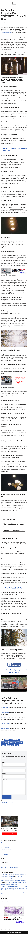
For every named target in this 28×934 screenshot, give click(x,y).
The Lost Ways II (4, 854)
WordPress (18, 932)
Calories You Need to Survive (14, 531)
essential (7, 739)
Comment (4, 779)
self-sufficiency (13, 742)
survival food (10, 745)
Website (4, 773)
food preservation (15, 739)
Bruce (2, 880)
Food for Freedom (5, 723)
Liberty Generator (5, 712)
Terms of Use (4, 929)
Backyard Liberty (5, 707)
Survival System (4, 717)
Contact (11, 929)
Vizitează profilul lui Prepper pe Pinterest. (10, 867)
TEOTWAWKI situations (6, 32)
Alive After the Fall (5, 728)
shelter (20, 742)
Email (4, 768)
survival (3, 745)
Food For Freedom (5, 847)
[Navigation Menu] (14, 3)
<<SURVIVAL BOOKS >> (14, 588)
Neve (8, 932)
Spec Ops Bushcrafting (6, 849)
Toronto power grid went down (16, 209)
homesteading (5, 742)
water (17, 745)
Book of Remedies (5, 842)
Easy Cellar (3, 845)
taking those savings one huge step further (15, 93)
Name (4, 762)
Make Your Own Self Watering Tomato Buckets (15, 880)
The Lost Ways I (4, 852)
